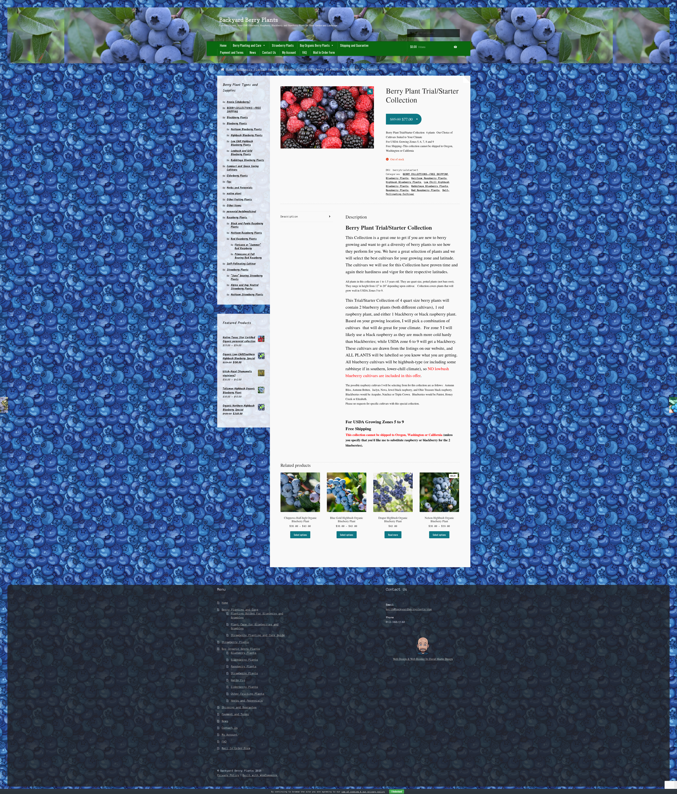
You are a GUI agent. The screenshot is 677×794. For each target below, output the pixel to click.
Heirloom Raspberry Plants (290, 69)
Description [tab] (289, 216)
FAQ (304, 52)
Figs (229, 182)
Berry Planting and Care (247, 45)
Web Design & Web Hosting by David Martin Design (423, 659)
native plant (234, 194)
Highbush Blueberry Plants (403, 182)
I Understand (396, 791)
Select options (300, 535)
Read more (393, 535)
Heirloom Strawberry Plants (247, 295)
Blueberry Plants (397, 178)
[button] (370, 91)
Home (223, 45)
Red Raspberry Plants (425, 190)
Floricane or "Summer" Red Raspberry (248, 246)
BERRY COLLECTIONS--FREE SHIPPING (425, 174)
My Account (289, 52)
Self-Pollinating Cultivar (241, 264)
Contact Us (269, 52)
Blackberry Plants (237, 118)
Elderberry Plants (237, 176)
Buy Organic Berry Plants (315, 45)
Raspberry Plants (250, 69)
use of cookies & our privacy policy (363, 792)
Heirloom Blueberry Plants (246, 129)
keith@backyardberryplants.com (409, 609)
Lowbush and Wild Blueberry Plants (241, 152)
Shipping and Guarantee (354, 45)
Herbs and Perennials (239, 188)
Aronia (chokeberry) (238, 102)
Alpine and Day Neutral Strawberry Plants (244, 287)
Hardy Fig (238, 680)
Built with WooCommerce (260, 775)
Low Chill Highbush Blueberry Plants (242, 143)
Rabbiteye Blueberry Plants (429, 186)
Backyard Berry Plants (248, 19)
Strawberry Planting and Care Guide (258, 635)
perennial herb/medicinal (241, 212)
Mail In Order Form (324, 52)
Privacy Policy (228, 775)
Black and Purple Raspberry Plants (247, 225)
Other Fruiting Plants (239, 200)
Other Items (234, 206)
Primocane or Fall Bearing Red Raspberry (248, 256)
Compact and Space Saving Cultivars (243, 168)
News (253, 52)
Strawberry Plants (283, 45)
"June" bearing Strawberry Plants (247, 277)
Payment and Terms (231, 52)
